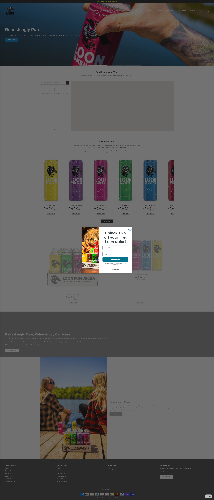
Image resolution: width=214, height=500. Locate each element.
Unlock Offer (115, 259)
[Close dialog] (129, 229)
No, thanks (115, 269)
